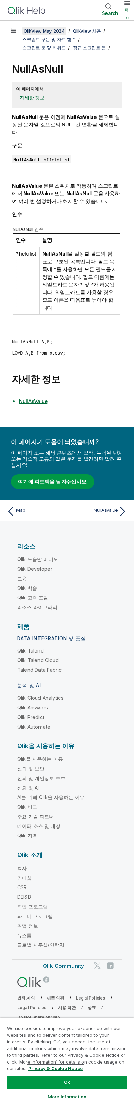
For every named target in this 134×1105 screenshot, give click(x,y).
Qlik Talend (30, 651)
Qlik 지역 (27, 836)
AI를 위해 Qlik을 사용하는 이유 (51, 797)
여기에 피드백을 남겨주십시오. (53, 481)
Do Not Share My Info (38, 1017)
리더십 (24, 878)
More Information (67, 1097)
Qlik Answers (32, 707)
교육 (22, 578)
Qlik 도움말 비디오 (37, 559)
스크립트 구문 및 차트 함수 (49, 39)
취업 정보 (27, 926)
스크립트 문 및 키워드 (44, 47)
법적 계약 (26, 998)
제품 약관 (56, 998)
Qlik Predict (30, 717)
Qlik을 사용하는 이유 (40, 759)
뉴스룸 (24, 935)
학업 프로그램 (32, 906)
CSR (22, 887)
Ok (67, 1082)
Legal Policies (90, 998)
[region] (67, 1061)
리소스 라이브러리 (37, 607)
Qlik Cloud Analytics (40, 698)
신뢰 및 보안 (30, 768)
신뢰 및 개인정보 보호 (41, 778)
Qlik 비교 (27, 807)
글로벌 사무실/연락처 (40, 945)
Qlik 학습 (27, 588)
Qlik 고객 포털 (32, 597)
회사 (22, 868)
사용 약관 (67, 1007)
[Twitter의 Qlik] (97, 965)
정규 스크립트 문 (89, 47)
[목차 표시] (14, 30)
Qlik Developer (34, 569)
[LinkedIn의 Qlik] (110, 965)
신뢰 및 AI (28, 788)
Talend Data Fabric (39, 670)
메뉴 (127, 13)
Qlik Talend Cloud (38, 660)
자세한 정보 (32, 97)
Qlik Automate (34, 727)
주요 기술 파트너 (35, 816)
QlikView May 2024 (44, 31)
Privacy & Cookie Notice (55, 1068)
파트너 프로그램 (35, 916)
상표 (92, 1007)
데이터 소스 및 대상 (38, 826)
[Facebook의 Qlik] (46, 979)
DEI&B (24, 897)
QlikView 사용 (87, 31)
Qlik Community (63, 966)
